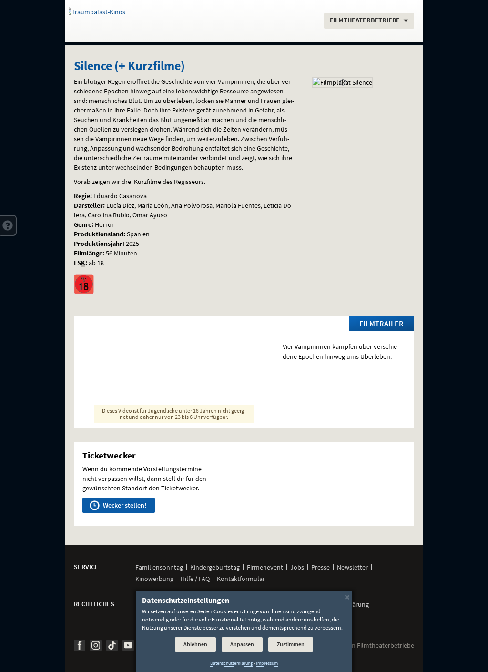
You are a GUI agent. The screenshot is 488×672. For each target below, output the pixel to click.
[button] (8, 225)
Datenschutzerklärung (231, 663)
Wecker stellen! (124, 505)
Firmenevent (265, 567)
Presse (320, 567)
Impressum (267, 663)
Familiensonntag (159, 567)
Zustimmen (291, 644)
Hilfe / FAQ (195, 578)
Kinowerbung (154, 578)
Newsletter (352, 567)
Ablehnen (195, 644)
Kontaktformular (241, 578)
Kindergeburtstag (215, 567)
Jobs (297, 567)
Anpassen (242, 644)
